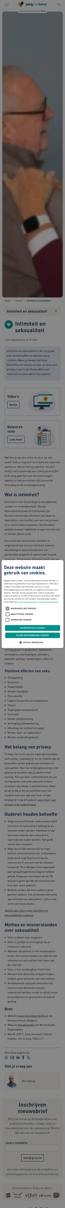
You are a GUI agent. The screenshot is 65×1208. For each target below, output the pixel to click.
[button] (32, 642)
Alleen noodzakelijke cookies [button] (32, 635)
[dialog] (32, 604)
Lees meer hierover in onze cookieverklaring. (38, 602)
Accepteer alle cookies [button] (32, 628)
